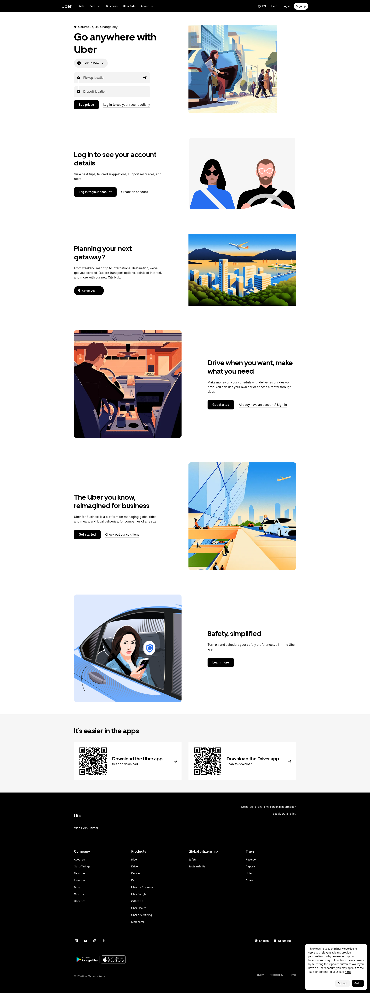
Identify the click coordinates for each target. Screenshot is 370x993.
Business (112, 6)
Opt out (342, 983)
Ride (81, 6)
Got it (358, 983)
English (264, 940)
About (145, 6)
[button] (145, 77)
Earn (93, 6)
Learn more (220, 662)
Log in (287, 6)
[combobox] (83, 77)
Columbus (88, 290)
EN (264, 6)
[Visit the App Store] (113, 959)
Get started (220, 405)
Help (274, 6)
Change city (109, 27)
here (348, 971)
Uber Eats (129, 6)
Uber (66, 6)
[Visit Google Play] (87, 960)
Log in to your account (95, 192)
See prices (86, 105)
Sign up (301, 6)
